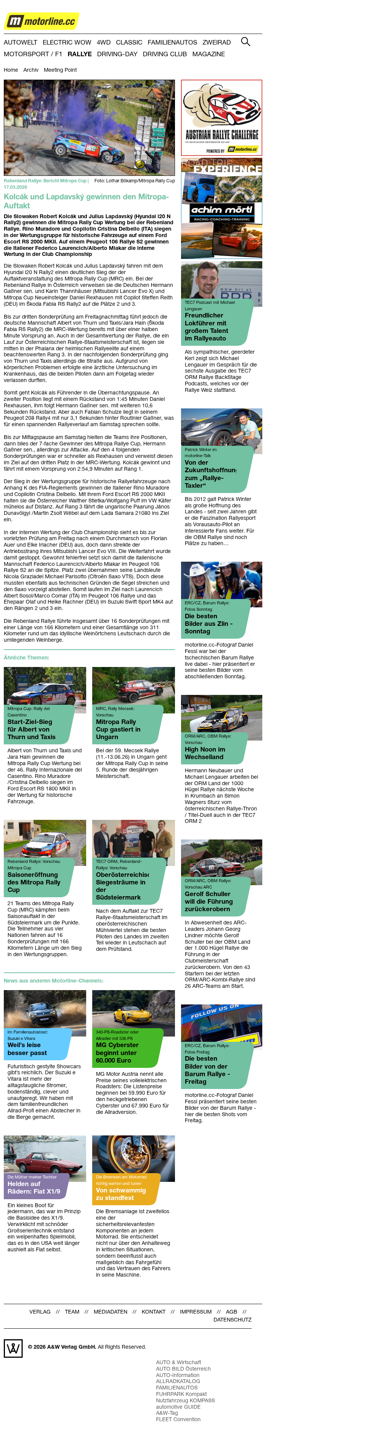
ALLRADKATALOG (178, 1381)
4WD (104, 43)
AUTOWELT (20, 43)
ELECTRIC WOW (67, 43)
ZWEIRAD (217, 43)
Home (11, 70)
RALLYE (80, 54)
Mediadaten (110, 1312)
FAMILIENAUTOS (172, 43)
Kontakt (154, 1312)
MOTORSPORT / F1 (33, 54)
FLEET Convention (178, 1419)
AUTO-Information (178, 1375)
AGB (231, 1312)
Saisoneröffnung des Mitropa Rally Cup (34, 882)
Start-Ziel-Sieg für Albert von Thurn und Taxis (32, 729)
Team (72, 1312)
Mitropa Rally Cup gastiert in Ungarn (118, 729)
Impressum (196, 1312)
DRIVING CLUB (165, 54)
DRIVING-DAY (117, 54)
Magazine (208, 54)
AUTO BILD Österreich (183, 1369)
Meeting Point (60, 70)
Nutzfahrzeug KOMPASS (185, 1401)
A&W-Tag (167, 1413)
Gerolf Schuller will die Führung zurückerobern (209, 902)
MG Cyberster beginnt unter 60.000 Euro (117, 1053)
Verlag (40, 1312)
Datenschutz (233, 1320)
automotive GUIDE (178, 1407)
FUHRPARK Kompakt (181, 1394)
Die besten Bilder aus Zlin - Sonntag (209, 624)
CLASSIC (129, 43)
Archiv (31, 70)
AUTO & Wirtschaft (178, 1362)
